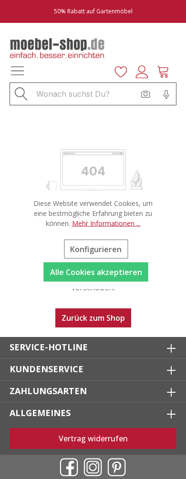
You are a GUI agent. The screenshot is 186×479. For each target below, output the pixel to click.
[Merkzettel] (124, 70)
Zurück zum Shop (93, 318)
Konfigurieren (96, 249)
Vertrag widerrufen (93, 438)
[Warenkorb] (165, 70)
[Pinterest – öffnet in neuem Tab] (117, 467)
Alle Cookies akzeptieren (96, 271)
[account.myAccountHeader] (144, 70)
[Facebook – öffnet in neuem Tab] (69, 467)
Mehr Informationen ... (106, 222)
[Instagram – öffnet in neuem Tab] (93, 467)
